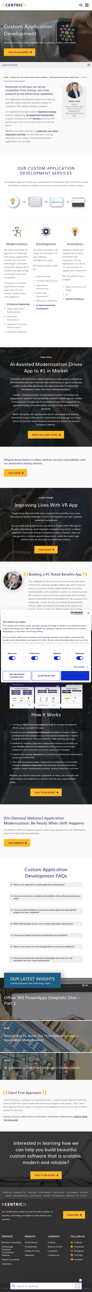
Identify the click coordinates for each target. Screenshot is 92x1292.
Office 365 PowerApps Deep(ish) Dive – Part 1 (42, 1000)
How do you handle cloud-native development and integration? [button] (41, 935)
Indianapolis (20, 1195)
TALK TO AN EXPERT (18, 52)
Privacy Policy (36, 631)
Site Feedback (82, 1288)
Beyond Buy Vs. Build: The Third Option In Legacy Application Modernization (41, 1037)
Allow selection (46, 676)
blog (85, 985)
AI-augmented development (40, 114)
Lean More (14, 472)
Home (6, 77)
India (9, 1195)
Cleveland (59, 1192)
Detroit (84, 1192)
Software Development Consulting (64, 77)
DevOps (37, 118)
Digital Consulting (10, 1259)
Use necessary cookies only (17, 675)
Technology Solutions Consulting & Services (29, 77)
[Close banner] (88, 613)
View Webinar (16, 842)
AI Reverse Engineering (18, 303)
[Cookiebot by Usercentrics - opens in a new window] (72, 613)
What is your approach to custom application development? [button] (39, 884)
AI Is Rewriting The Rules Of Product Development (41, 1067)
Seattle (70, 1195)
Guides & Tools (32, 1250)
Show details (79, 667)
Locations (53, 1250)
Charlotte (20, 1192)
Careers (51, 1242)
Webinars (29, 1255)
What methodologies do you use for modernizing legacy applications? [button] (43, 923)
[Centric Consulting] (14, 5)
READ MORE (45, 549)
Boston (7, 1192)
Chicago (32, 1192)
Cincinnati (45, 1192)
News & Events (55, 1246)
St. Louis (81, 1195)
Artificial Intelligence (74, 298)
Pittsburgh (58, 1195)
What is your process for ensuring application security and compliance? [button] (44, 946)
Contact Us (53, 1255)
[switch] (34, 658)
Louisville (36, 1195)
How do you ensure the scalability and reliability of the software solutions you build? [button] (47, 897)
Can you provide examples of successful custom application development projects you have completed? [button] (45, 911)
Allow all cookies (75, 676)
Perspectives (31, 1246)
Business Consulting (11, 1242)
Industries (6, 1263)
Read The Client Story (45, 434)
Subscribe (73, 1214)
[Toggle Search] (81, 5)
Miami (46, 1195)
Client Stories (31, 1242)
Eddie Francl (74, 101)
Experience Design (47, 111)
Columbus (72, 1192)
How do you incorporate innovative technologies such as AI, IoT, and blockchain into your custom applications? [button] (43, 959)
